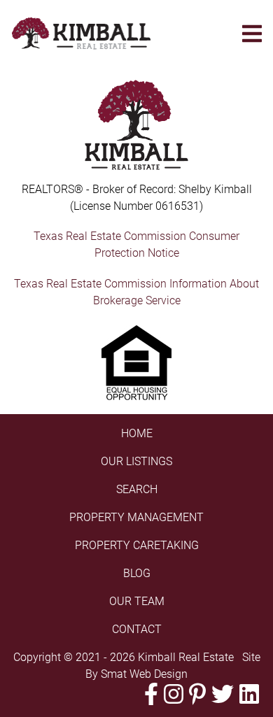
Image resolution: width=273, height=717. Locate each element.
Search (137, 489)
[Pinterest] (197, 694)
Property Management (136, 517)
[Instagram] (173, 694)
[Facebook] (151, 694)
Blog (136, 573)
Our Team (136, 601)
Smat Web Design (144, 674)
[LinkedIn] (249, 694)
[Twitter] (222, 694)
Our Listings (136, 461)
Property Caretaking (137, 545)
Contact (137, 629)
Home (137, 433)
